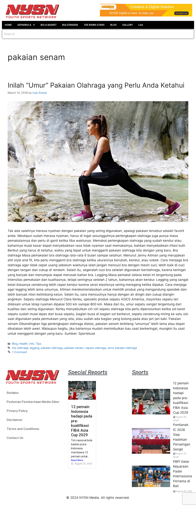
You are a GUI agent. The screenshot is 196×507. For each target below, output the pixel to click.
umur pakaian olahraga (122, 347)
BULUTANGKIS (70, 25)
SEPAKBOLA (24, 25)
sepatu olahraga (95, 347)
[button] (26, 25)
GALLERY (127, 25)
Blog (15, 343)
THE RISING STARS (94, 25)
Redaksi (13, 393)
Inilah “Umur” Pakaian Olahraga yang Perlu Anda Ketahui (96, 85)
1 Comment (19, 352)
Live (140, 25)
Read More (77, 460)
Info (31, 343)
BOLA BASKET (48, 25)
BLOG (113, 25)
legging (34, 347)
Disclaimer (15, 420)
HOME (8, 25)
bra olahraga (20, 347)
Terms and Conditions (23, 429)
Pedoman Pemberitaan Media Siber (33, 402)
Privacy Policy (17, 411)
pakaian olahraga (52, 347)
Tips (38, 343)
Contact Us (15, 438)
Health (23, 343)
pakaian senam (74, 347)
